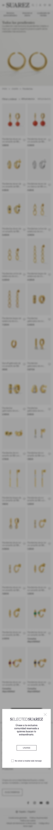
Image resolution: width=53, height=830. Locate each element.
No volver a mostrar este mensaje (28, 761)
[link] (27, 747)
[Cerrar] (45, 714)
